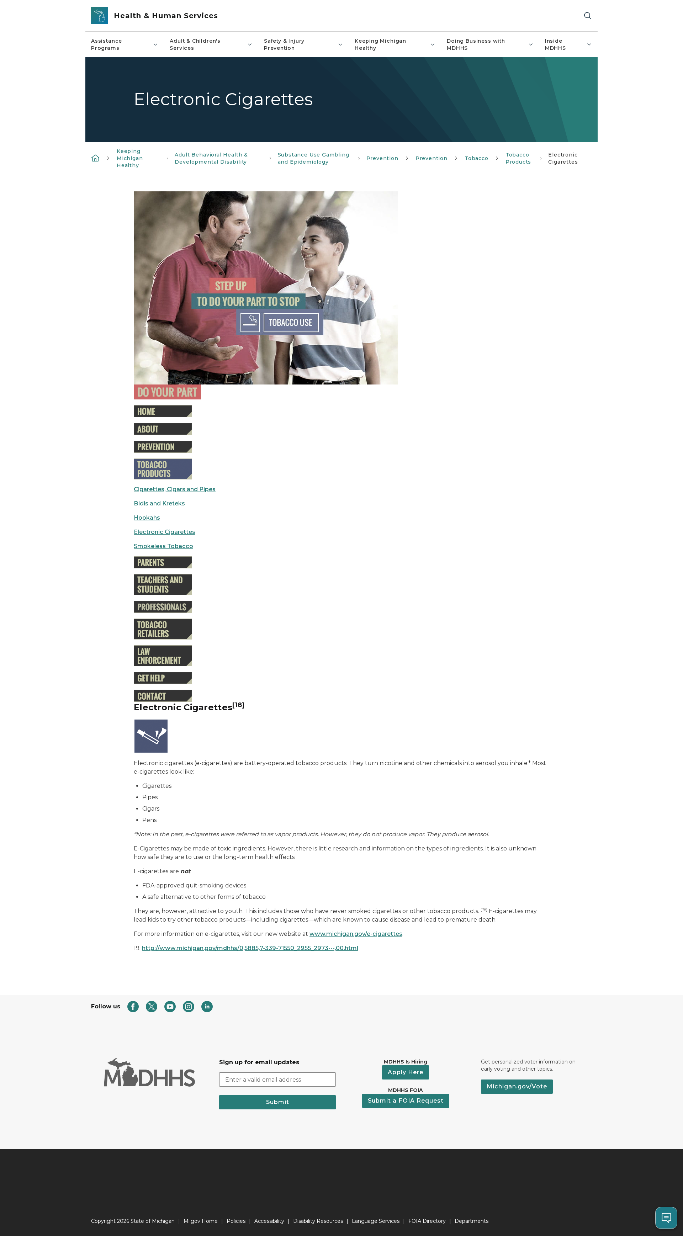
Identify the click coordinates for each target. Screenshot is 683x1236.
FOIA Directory (427, 1221)
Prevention (382, 158)
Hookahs (147, 517)
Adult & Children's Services (195, 44)
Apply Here (405, 1072)
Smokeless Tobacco (163, 546)
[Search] (587, 15)
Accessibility (269, 1221)
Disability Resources (318, 1221)
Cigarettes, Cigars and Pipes (175, 489)
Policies (236, 1221)
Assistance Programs (106, 44)
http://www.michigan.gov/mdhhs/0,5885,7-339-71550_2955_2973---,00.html (250, 948)
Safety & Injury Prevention (284, 44)
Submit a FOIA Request (406, 1100)
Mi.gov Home (201, 1221)
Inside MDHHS (555, 44)
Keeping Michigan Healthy (380, 44)
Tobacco (476, 158)
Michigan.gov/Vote (517, 1086)
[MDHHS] (95, 158)
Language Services (375, 1221)
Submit (277, 1102)
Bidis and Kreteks (159, 503)
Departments (471, 1221)
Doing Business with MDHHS (476, 44)
